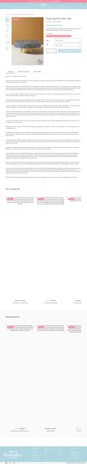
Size (47, 44)
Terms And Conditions (36, 455)
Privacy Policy (35, 457)
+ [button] (54, 50)
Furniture (60, 8)
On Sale (69, 8)
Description (11, 71)
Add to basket (69, 51)
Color (47, 40)
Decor (17, 8)
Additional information (24, 71)
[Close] (86, 1)
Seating (43, 8)
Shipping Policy (35, 451)
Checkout (59, 453)
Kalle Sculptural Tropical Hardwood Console (20, 431)
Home (7, 14)
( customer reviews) (57, 21)
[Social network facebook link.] (6, 462)
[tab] (11, 71)
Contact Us (47, 460)
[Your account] (80, 4)
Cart (58, 455)
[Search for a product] (3, 4)
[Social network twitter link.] (10, 462)
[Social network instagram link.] (13, 462)
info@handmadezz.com (75, 458)
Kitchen (51, 8)
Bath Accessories (26, 8)
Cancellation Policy (36, 460)
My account (60, 451)
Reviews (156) (37, 71)
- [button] (48, 50)
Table (35, 8)
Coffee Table (16, 14)
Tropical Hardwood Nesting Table (50, 303)
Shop (46, 453)
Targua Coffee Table (51, 431)
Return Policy (35, 453)
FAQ (45, 455)
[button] (41, 19)
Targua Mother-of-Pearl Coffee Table (20, 303)
